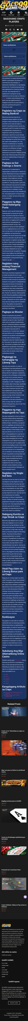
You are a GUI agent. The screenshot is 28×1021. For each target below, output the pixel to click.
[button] (24, 45)
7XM (6, 674)
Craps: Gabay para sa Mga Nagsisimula (12, 695)
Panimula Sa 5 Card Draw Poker (11, 870)
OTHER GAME (5, 972)
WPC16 (7, 681)
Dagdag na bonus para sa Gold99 (11, 801)
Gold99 (4, 98)
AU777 (7, 677)
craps (13, 260)
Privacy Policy (7, 1015)
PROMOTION (5, 974)
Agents (3, 976)
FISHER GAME (11, 15)
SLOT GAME (3, 15)
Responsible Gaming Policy (17, 1015)
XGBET (7, 683)
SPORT (18, 15)
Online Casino (18, 660)
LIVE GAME (4, 969)
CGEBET (7, 679)
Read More (3, 737)
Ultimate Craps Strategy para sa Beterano (13, 693)
